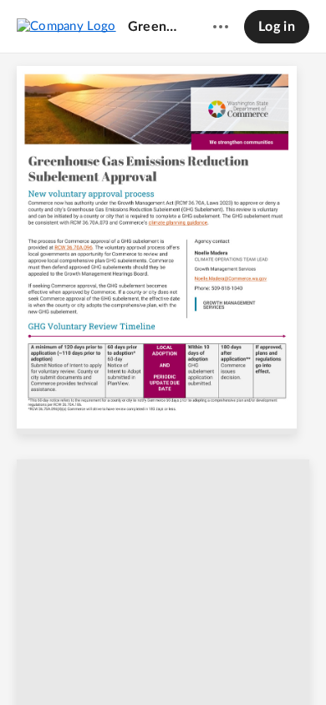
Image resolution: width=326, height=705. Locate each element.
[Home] (66, 26)
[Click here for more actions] (220, 26)
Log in (276, 26)
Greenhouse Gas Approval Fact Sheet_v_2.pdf (154, 26)
